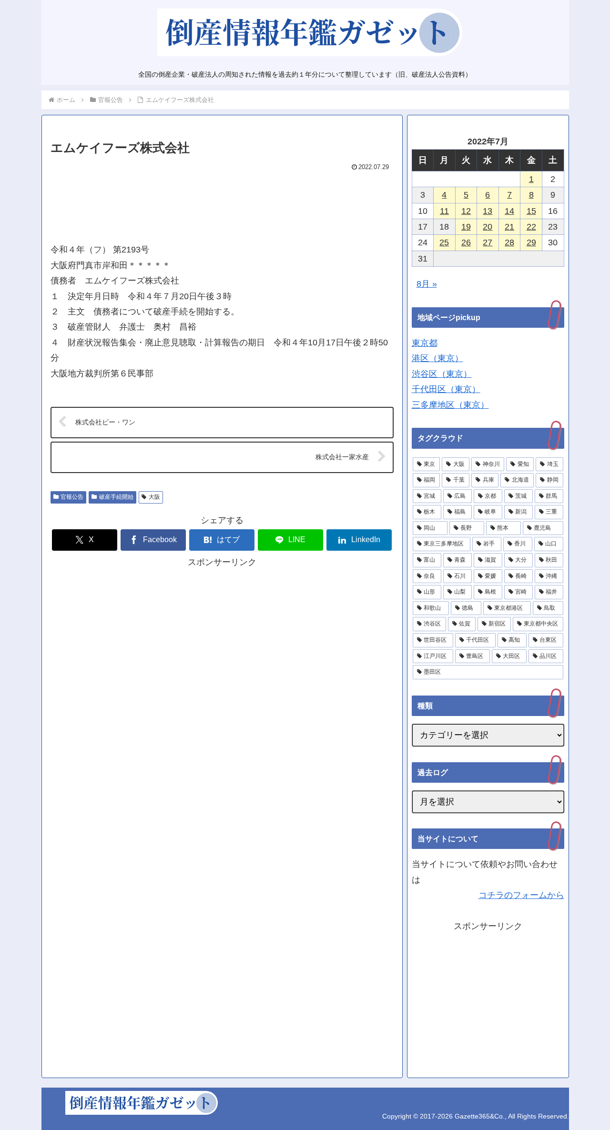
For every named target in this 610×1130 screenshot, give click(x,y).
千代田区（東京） (446, 389)
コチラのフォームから (521, 895)
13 (487, 211)
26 (466, 242)
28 (509, 242)
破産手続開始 (116, 497)
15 (531, 211)
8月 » (427, 284)
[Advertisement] (222, 203)
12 (466, 211)
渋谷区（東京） (442, 374)
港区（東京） (437, 358)
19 (466, 227)
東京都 (424, 343)
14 (509, 211)
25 (444, 242)
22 (531, 227)
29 (531, 242)
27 (487, 242)
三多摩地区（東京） (450, 405)
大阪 (154, 497)
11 (444, 211)
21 (509, 227)
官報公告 (72, 497)
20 (487, 227)
